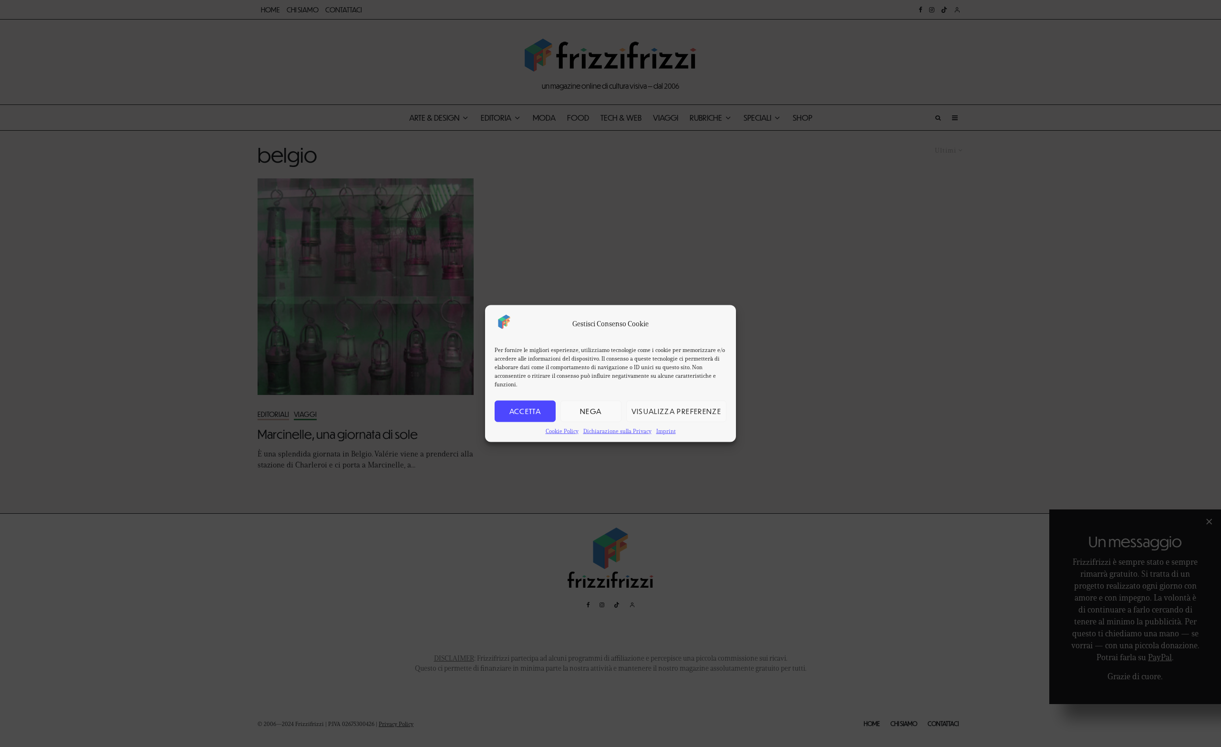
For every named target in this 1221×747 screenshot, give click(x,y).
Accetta (525, 410)
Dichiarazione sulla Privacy (617, 430)
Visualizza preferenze (676, 410)
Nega (590, 410)
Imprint (666, 430)
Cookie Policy (562, 430)
